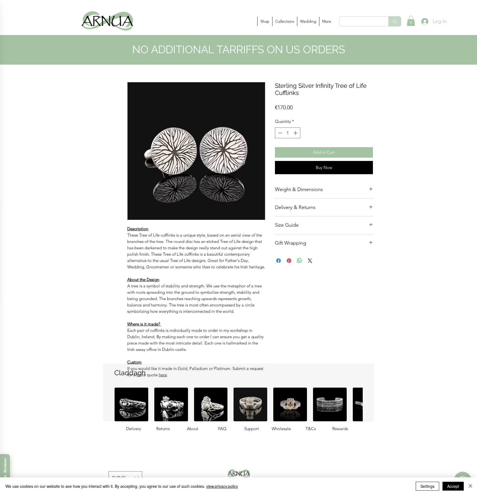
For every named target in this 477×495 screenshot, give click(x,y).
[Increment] (296, 133)
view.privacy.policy (222, 486)
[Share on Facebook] (278, 260)
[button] (264, 21)
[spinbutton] (287, 133)
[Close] (470, 486)
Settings (427, 486)
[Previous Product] (106, 404)
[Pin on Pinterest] (289, 260)
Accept (453, 486)
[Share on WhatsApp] (299, 260)
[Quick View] (131, 404)
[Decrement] (279, 133)
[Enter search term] (394, 21)
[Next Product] (370, 404)
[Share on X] (310, 260)
